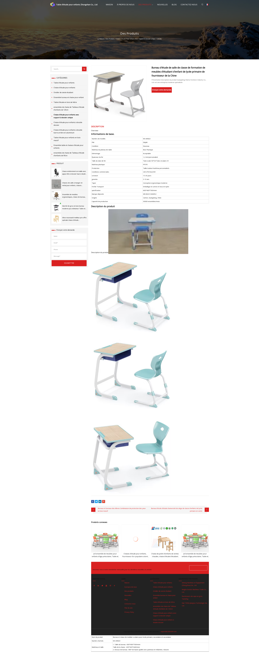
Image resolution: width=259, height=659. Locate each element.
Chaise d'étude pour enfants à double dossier (68, 123)
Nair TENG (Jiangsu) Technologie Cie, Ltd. (194, 604)
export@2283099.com (169, 631)
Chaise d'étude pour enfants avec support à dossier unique (136, 39)
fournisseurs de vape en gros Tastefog (192, 597)
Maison (109, 4)
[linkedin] (98, 585)
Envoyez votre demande (161, 90)
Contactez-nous (189, 4)
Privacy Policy (129, 612)
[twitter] (102, 585)
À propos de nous (125, 4)
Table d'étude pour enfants (64, 83)
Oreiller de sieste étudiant (63, 92)
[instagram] (110, 585)
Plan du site (128, 608)
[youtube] (106, 585)
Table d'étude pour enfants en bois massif (67, 138)
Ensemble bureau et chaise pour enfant (69, 97)
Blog (174, 4)
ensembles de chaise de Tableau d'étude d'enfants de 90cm (69, 154)
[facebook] (94, 585)
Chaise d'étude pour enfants (64, 87)
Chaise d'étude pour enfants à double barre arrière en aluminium (68, 131)
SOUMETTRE (69, 263)
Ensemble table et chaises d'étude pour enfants (68, 146)
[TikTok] (114, 585)
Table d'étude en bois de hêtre (65, 102)
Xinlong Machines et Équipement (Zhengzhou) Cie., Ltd (193, 584)
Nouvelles (162, 4)
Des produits (144, 4)
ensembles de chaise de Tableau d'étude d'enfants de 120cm (69, 108)
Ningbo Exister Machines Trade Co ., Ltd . (194, 590)
